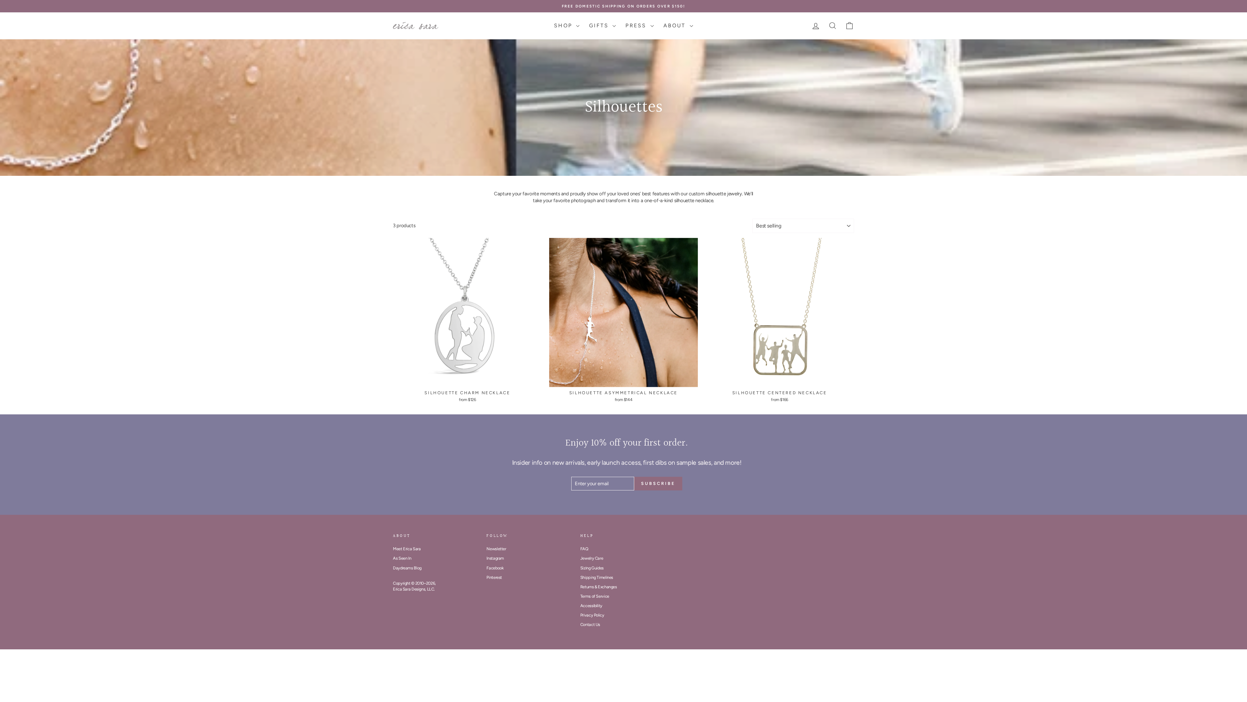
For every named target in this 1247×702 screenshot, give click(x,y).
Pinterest (494, 577)
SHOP (564, 25)
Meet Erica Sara (407, 548)
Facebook (494, 568)
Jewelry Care (591, 558)
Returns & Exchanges (598, 586)
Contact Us (590, 624)
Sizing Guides (592, 568)
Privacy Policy (592, 615)
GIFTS (600, 25)
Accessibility (591, 605)
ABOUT (675, 25)
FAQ (584, 548)
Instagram (495, 558)
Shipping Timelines (596, 577)
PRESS (637, 25)
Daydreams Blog (407, 568)
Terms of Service (594, 596)
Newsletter (496, 548)
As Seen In (402, 558)
